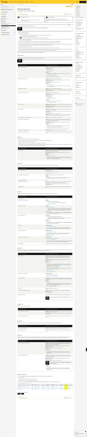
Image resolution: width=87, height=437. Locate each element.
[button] (86, 349)
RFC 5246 (65, 111)
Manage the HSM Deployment (50, 227)
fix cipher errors (54, 155)
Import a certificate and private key (51, 102)
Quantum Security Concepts (50, 292)
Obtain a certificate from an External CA (52, 74)
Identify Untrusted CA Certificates (56, 113)
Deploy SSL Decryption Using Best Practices (52, 274)
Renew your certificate (49, 270)
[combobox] (7, 6)
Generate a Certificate (50, 202)
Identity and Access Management (80, 28)
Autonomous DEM (78, 87)
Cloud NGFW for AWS (78, 37)
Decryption (78, 103)
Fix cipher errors (49, 262)
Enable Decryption (3, 19)
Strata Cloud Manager (79, 105)
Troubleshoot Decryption (3, 28)
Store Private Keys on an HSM (50, 207)
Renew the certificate (49, 84)
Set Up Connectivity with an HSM (51, 226)
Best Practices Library (78, 93)
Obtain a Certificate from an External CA (64, 115)
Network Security (21, 6)
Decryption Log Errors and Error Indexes (5, 25)
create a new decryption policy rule (65, 284)
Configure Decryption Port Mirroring (5, 27)
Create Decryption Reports (4, 26)
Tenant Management (78, 29)
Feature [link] (19, 41)
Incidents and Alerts (78, 85)
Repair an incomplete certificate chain (52, 75)
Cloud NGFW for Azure (79, 38)
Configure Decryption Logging (4, 24)
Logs (82, 105)
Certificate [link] (19, 31)
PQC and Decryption (3, 21)
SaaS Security (77, 71)
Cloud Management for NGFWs (80, 36)
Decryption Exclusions (3, 20)
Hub (76, 27)
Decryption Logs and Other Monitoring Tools (6, 23)
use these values (56, 39)
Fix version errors (49, 350)
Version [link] (19, 49)
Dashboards (77, 84)
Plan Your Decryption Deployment (4, 18)
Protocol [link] (19, 44)
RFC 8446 (70, 106)
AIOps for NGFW (78, 35)
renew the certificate (63, 125)
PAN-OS (77, 41)
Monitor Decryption (3, 22)
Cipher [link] (19, 33)
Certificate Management (50, 69)
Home (18, 6)
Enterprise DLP (78, 70)
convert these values (55, 144)
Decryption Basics (3, 17)
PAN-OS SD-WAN (78, 42)
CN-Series (77, 39)
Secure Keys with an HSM (50, 238)
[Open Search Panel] (77, 2)
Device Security (78, 69)
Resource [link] (19, 46)
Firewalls (77, 40)
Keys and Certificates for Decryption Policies (52, 171)
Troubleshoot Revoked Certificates (51, 98)
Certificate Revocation (50, 97)
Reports (77, 86)
